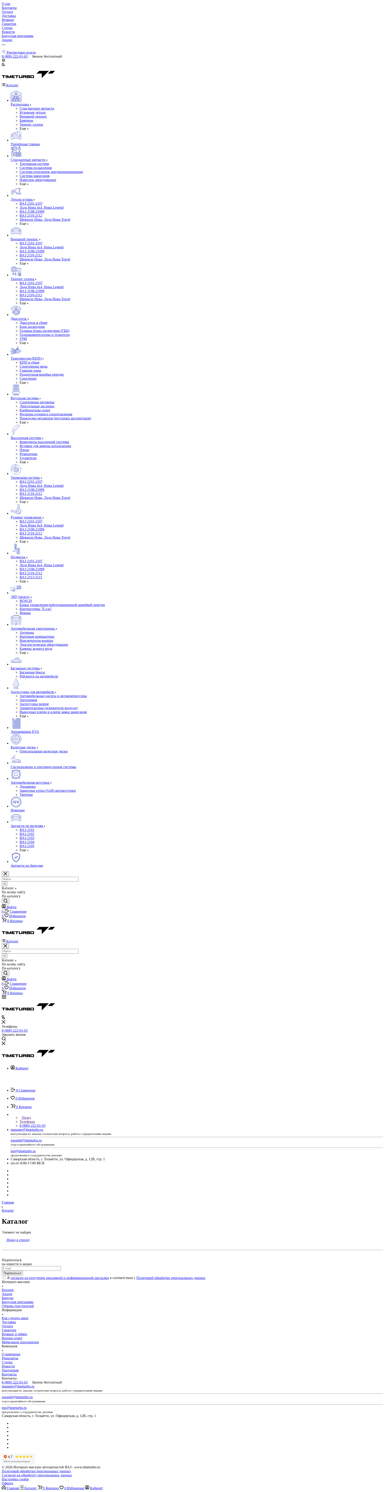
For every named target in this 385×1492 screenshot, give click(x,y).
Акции (7, 1294)
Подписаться (12, 1273)
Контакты (9, 1374)
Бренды (7, 1298)
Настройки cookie (15, 1479)
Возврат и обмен (14, 1334)
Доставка (9, 1322)
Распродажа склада (21, 52)
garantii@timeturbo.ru (26, 1140)
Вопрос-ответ (12, 1338)
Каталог (8, 1290)
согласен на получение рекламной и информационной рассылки (59, 1278)
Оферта (7, 1483)
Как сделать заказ (15, 1318)
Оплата (7, 1326)
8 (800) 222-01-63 (15, 56)
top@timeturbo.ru (23, 1151)
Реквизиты (10, 1358)
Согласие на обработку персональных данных (37, 1475)
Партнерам (10, 1370)
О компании (11, 1354)
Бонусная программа (17, 1302)
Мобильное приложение (20, 1342)
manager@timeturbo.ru (27, 1130)
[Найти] (5, 901)
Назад (26, 1117)
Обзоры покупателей (18, 1306)
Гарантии (9, 1330)
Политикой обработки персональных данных (170, 1278)
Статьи (7, 1362)
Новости (8, 1366)
